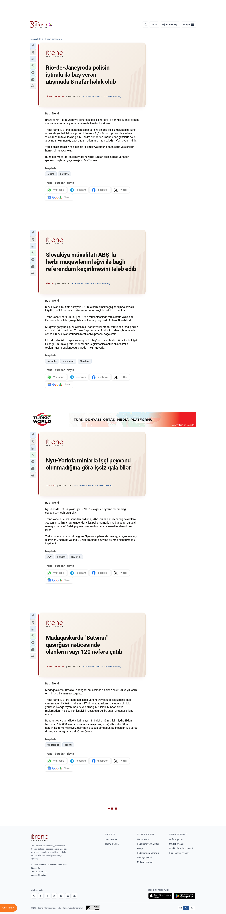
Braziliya (64, 174)
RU (192, 908)
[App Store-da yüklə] (160, 896)
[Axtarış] (145, 25)
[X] (47, 896)
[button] (33, 46)
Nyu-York (75, 557)
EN (180, 908)
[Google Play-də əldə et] (184, 896)
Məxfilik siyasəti (176, 844)
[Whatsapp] (34, 896)
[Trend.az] (41, 24)
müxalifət (52, 361)
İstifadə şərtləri (176, 839)
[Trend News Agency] (39, 837)
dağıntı (68, 745)
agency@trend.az (38, 875)
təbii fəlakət (53, 745)
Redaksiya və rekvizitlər (148, 844)
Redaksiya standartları (148, 853)
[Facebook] (41, 896)
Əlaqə (140, 848)
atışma (51, 174)
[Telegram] (61, 896)
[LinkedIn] (68, 896)
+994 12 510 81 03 (39, 872)
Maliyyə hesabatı (145, 862)
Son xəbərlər (111, 839)
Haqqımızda (143, 839)
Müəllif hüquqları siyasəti (181, 848)
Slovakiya (84, 361)
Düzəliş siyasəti (144, 857)
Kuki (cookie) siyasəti (179, 853)
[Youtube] (54, 896)
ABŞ (50, 557)
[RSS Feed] (74, 896)
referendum (68, 361)
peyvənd (61, 557)
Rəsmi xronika (112, 844)
